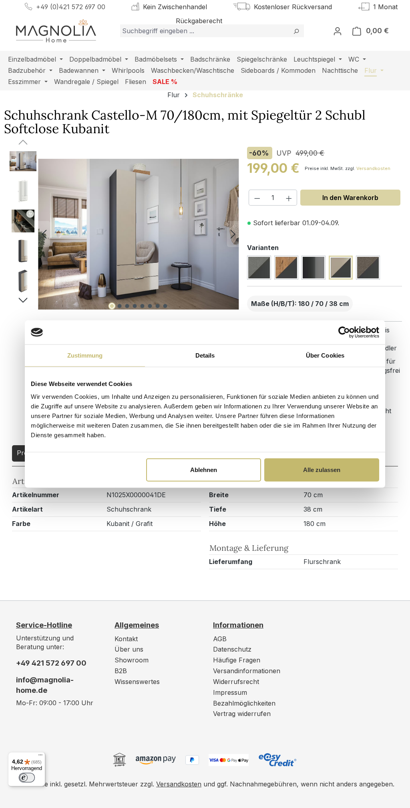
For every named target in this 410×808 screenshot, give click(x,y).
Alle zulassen (321, 469)
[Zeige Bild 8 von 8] (165, 306)
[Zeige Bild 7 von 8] (157, 306)
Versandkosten (373, 168)
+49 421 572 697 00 (51, 663)
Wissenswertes (137, 682)
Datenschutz (232, 649)
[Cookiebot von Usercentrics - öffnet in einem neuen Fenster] (344, 332)
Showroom (132, 660)
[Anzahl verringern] (257, 198)
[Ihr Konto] (337, 31)
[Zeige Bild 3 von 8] (127, 306)
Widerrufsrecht (236, 682)
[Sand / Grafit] (368, 268)
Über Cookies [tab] (325, 355)
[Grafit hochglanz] (313, 268)
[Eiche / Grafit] (286, 268)
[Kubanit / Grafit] (341, 268)
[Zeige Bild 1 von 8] (112, 306)
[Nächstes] (233, 234)
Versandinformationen (246, 671)
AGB (220, 639)
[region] (119, 234)
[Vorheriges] (44, 234)
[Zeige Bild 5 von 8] (142, 306)
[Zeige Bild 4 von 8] (135, 306)
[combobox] (204, 30)
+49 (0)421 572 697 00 (70, 7)
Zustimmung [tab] (85, 355)
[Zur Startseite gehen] (56, 30)
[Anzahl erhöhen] (289, 198)
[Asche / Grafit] (259, 268)
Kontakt (126, 639)
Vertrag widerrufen (242, 714)
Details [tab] (205, 355)
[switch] (27, 777)
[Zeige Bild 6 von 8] (150, 306)
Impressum (230, 692)
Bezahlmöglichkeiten (244, 703)
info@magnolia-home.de (45, 685)
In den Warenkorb (350, 198)
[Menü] (40, 757)
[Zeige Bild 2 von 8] (119, 306)
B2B (121, 671)
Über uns (129, 649)
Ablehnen (203, 469)
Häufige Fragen (236, 660)
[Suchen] (296, 30)
